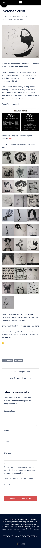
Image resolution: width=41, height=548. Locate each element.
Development (7, 19)
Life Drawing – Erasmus (19, 378)
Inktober (18, 360)
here (10, 139)
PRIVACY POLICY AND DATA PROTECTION (20, 536)
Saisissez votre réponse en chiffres (18, 479)
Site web (7, 453)
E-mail (7, 442)
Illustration (7, 360)
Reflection (18, 19)
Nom (6, 430)
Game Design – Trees (21, 371)
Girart (8, 17)
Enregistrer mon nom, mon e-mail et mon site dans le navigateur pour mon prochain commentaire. (19, 470)
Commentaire (10, 411)
